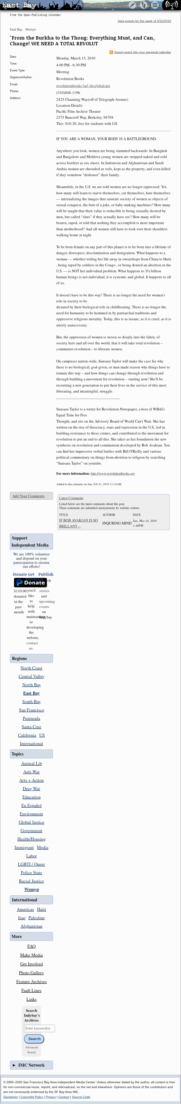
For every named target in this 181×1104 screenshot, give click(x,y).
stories (44, 588)
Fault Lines (31, 990)
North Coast (31, 668)
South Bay (31, 701)
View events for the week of (144, 21)
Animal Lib (31, 763)
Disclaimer (10, 1097)
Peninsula (31, 718)
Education (32, 797)
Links (31, 999)
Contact (63, 1097)
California (27, 735)
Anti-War (31, 772)
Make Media (31, 955)
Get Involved (31, 964)
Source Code (81, 1097)
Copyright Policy (32, 1097)
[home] (41, 5)
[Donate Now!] (18, 583)
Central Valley (31, 676)
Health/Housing (31, 839)
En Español (31, 805)
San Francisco (31, 710)
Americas (25, 909)
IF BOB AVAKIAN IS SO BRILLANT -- (78, 523)
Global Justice (31, 822)
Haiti (41, 909)
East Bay (16, 29)
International (31, 743)
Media (42, 847)
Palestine (36, 918)
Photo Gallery (31, 973)
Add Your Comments (28, 495)
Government (31, 830)
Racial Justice (31, 881)
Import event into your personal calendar (142, 52)
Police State (31, 872)
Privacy (51, 1097)
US (42, 735)
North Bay (31, 685)
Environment (31, 814)
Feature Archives (31, 981)
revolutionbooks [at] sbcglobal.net (83, 85)
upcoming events (47, 604)
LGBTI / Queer (31, 864)
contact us (32, 645)
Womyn (30, 29)
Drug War (31, 788)
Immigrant (24, 847)
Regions (19, 658)
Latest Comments (71, 498)
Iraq (21, 918)
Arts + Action (31, 780)
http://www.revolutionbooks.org (113, 473)
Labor (31, 856)
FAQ (31, 946)
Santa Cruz (31, 727)
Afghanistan (31, 926)
